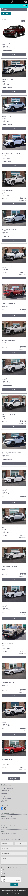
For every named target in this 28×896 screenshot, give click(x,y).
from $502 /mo (22, 614)
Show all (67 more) (14, 780)
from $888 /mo (22, 576)
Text (3, 871)
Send (14, 884)
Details (14, 54)
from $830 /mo (22, 311)
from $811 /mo (22, 423)
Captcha (3, 876)
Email (3, 873)
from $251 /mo (22, 730)
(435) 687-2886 (4, 819)
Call (3, 869)
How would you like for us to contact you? (11, 867)
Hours (15, 818)
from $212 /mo (22, 769)
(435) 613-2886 (4, 827)
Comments (3, 856)
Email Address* (4, 846)
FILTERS (7, 14)
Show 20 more (14, 778)
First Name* (4, 841)
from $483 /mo (22, 692)
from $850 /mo (22, 349)
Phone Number (4, 851)
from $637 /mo (22, 653)
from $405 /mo (22, 537)
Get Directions (4, 793)
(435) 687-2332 (4, 834)
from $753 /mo (22, 274)
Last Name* (18, 841)
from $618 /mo (22, 200)
